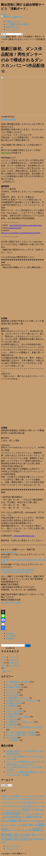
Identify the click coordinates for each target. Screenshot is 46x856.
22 (18, 663)
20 (13, 663)
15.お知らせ (11, 719)
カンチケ (13, 802)
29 (18, 665)
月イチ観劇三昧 (11, 820)
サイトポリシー (13, 846)
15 (18, 660)
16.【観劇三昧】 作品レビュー (20, 722)
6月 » (9, 671)
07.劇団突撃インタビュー (17, 698)
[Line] (23, 616)
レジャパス (24, 805)
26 (10, 665)
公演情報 (8, 813)
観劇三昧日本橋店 (36, 839)
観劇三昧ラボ (14, 834)
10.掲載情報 (11, 706)
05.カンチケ (11, 692)
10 (5, 660)
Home (3, 36)
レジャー (36, 806)
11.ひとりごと (12, 708)
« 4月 (3, 671)
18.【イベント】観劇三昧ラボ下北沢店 (23, 727)
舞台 (18, 830)
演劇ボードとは (13, 21)
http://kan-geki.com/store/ (11, 602)
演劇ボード (18, 17)
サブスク (28, 802)
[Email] (23, 624)
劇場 (15, 816)
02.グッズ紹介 (12, 684)
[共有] (23, 628)
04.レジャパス (12, 690)
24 (5, 665)
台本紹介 (15, 740)
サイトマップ (12, 29)
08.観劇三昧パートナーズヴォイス (21, 700)
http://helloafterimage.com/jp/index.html (26, 225)
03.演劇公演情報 (8, 119)
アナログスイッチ (29, 799)
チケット (11, 806)
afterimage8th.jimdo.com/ (24, 536)
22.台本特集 (11, 737)
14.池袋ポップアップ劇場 (17, 716)
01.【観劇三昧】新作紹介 (17, 24)
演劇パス (32, 825)
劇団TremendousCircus (28, 813)
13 (13, 660)
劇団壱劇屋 (7, 817)
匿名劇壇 (21, 817)
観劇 (30, 830)
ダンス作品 (11, 636)
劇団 (17, 813)
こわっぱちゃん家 (30, 796)
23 (2, 665)
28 (15, 665)
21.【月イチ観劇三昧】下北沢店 (20, 735)
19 (10, 663)
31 (5, 668)
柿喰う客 (26, 821)
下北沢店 (34, 809)
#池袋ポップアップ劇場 (10, 796)
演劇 (24, 825)
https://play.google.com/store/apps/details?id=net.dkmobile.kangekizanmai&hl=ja (18, 571)
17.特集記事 (11, 724)
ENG (20, 796)
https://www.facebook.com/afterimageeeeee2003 (20, 233)
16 (2, 663)
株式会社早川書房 (36, 821)
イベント (6, 802)
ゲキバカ (20, 802)
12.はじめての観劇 (14, 711)
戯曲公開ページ (13, 27)
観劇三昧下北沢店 (17, 838)
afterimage (10, 633)
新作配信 (10, 638)
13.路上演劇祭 (12, 714)
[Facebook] (23, 620)
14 (15, 660)
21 (15, 663)
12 (10, 660)
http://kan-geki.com (9, 552)
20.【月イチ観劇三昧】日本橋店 (20, 732)
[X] (23, 612)
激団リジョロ (12, 830)
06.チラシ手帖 (12, 695)
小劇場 (28, 816)
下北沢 (25, 809)
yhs (23, 796)
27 (13, 665)
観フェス (24, 830)
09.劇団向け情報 (13, 703)
